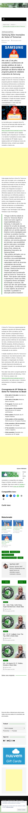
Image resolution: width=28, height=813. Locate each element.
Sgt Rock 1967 (6, 40)
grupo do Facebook (18, 486)
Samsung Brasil (15, 551)
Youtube (21, 484)
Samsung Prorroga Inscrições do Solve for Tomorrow (17, 528)
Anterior (6, 582)
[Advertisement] (14, 162)
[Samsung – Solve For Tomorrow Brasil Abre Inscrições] (7, 523)
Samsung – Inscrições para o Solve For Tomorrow (7, 542)
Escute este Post (8, 32)
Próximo (21, 582)
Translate (14, 730)
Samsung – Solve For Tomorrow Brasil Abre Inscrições (7, 528)
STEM (20, 557)
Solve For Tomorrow (8, 554)
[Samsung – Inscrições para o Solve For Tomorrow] (7, 537)
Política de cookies (9, 807)
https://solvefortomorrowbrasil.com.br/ (12, 130)
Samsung (6, 551)
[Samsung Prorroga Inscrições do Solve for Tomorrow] (18, 523)
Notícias (5, 42)
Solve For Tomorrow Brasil (10, 557)
